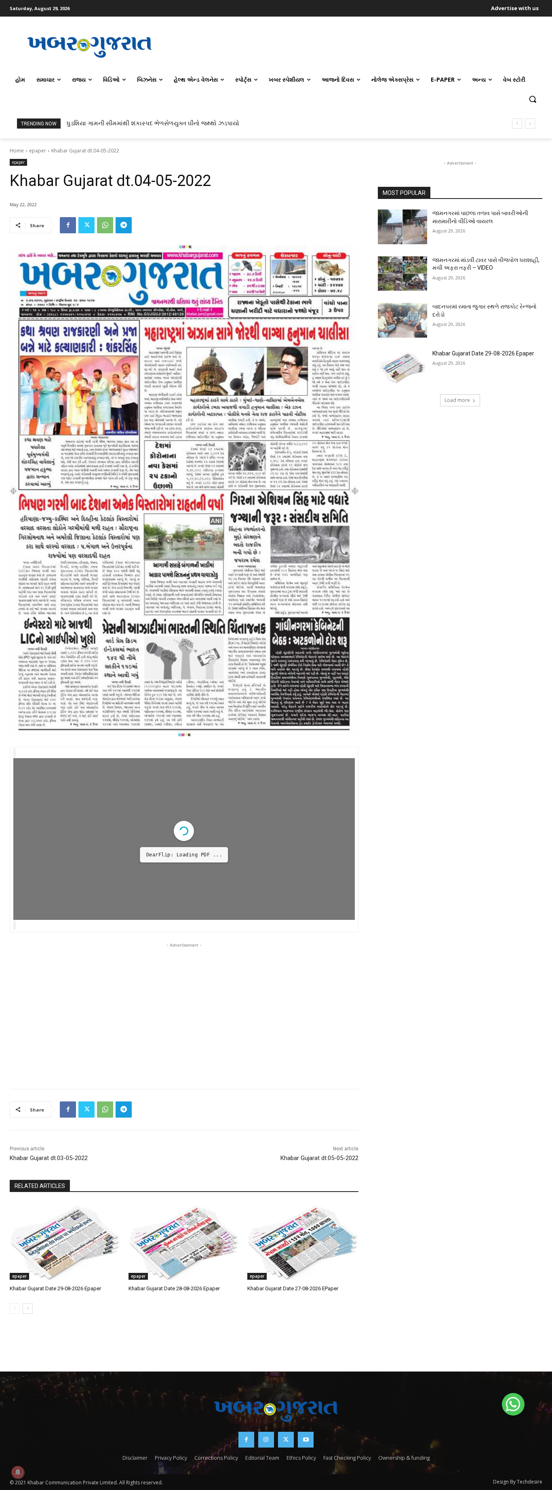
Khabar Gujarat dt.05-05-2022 (319, 1158)
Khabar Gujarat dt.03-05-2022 (49, 1158)
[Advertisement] (356, 46)
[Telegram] (124, 225)
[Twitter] (86, 225)
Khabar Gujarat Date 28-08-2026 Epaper (174, 1288)
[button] (532, 99)
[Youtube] (306, 1440)
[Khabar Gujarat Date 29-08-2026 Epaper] (65, 1241)
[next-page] (28, 1308)
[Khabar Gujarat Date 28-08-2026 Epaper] (184, 1241)
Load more (457, 400)
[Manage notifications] (17, 1472)
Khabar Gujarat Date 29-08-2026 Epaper (55, 1288)
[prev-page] (15, 1308)
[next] (530, 123)
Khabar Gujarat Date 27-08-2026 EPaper (292, 1288)
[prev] (517, 123)
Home (17, 150)
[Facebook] (68, 225)
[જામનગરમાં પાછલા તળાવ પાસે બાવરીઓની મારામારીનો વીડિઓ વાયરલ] (402, 226)
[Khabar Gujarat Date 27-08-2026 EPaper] (302, 1241)
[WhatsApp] (105, 225)
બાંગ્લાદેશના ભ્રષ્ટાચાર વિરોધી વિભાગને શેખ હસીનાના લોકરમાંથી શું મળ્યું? (158, 123)
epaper (37, 150)
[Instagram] (266, 1440)
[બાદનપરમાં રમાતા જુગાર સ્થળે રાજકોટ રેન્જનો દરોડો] (402, 320)
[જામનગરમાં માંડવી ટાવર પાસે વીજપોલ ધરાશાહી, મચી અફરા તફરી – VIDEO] (402, 273)
